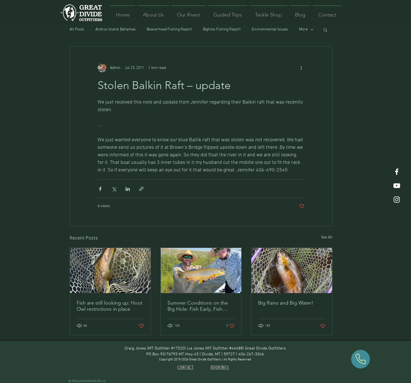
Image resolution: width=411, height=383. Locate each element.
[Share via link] (141, 189)
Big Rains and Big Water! (285, 303)
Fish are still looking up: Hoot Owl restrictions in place (109, 306)
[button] (325, 29)
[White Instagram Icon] (397, 199)
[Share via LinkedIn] (127, 189)
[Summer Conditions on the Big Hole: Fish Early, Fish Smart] (201, 270)
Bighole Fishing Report (221, 29)
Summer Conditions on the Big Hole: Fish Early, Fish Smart (197, 306)
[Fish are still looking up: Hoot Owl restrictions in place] (110, 270)
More (303, 29)
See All (326, 237)
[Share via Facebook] (100, 189)
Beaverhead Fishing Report (169, 29)
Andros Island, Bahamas (115, 29)
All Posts (77, 29)
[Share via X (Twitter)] (114, 189)
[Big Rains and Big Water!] (291, 270)
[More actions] (301, 67)
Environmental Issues (270, 29)
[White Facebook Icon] (397, 171)
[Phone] (360, 359)
